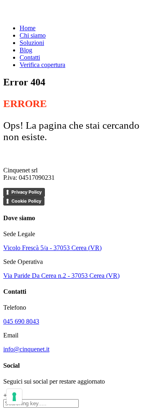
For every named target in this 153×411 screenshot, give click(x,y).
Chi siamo (33, 35)
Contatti (30, 57)
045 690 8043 (21, 321)
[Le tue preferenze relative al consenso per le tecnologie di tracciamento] (14, 396)
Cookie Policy (26, 201)
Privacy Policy (26, 192)
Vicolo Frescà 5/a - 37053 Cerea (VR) (52, 247)
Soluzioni (32, 42)
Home (27, 28)
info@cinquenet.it (26, 349)
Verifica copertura (42, 64)
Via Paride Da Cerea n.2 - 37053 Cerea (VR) (61, 275)
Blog (26, 50)
